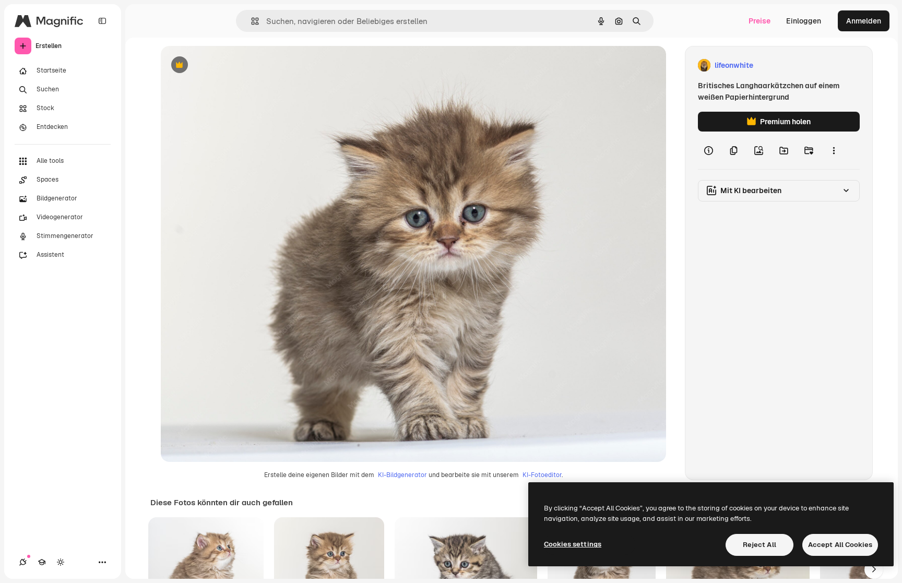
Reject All (759, 544)
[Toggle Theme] (60, 562)
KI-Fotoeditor (542, 475)
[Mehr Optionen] (833, 150)
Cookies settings (572, 544)
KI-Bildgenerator (402, 475)
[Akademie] (41, 562)
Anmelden (863, 21)
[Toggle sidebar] (102, 21)
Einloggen (803, 21)
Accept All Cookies (840, 544)
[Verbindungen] (23, 562)
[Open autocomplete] (250, 21)
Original (227, 65)
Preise (759, 21)
